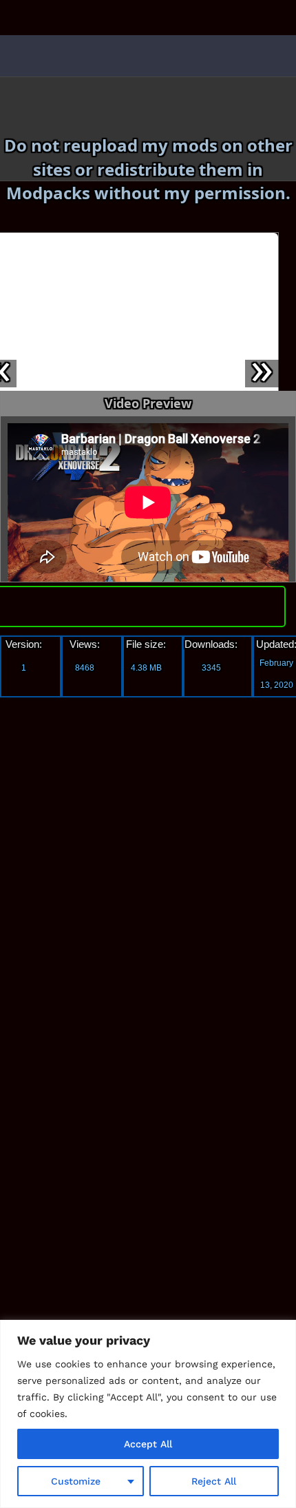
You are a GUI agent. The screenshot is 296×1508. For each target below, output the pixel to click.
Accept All (148, 1443)
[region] (148, 1414)
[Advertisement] (113, 914)
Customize (76, 1481)
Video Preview (148, 403)
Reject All (213, 1481)
